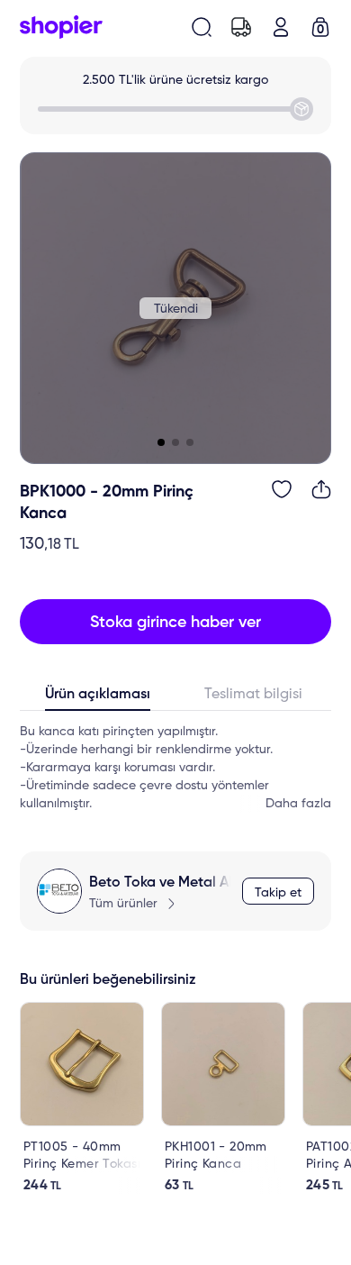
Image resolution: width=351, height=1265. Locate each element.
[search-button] (201, 27)
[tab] (98, 698)
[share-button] (321, 489)
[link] (82, 1098)
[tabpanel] (175, 768)
